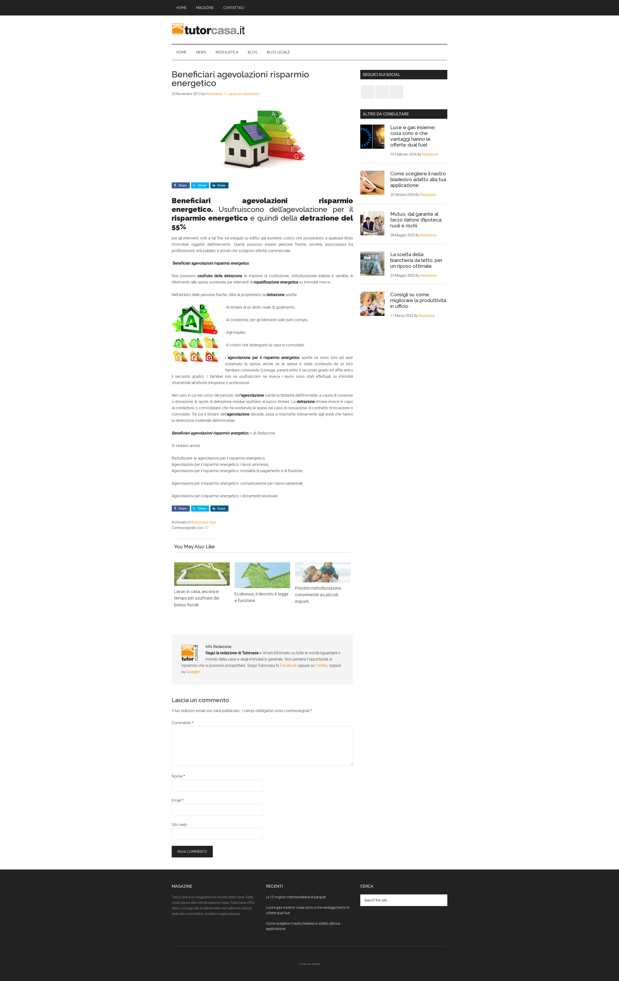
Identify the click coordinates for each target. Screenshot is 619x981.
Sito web (179, 824)
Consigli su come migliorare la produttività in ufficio (418, 300)
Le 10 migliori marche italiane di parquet (296, 897)
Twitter (321, 665)
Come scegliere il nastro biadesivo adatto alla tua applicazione (418, 179)
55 (207, 528)
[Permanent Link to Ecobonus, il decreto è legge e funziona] (262, 565)
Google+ (193, 671)
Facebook (289, 665)
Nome (178, 776)
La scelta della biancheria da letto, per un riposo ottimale (416, 260)
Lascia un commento (243, 94)
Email (178, 800)
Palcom (316, 964)
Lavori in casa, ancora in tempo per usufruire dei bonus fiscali (196, 598)
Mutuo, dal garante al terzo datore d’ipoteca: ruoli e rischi (416, 220)
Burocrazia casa (203, 522)
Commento (183, 723)
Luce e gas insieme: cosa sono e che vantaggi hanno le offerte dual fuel (412, 136)
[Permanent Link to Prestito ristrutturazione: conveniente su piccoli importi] (323, 565)
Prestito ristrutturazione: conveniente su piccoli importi (318, 595)
